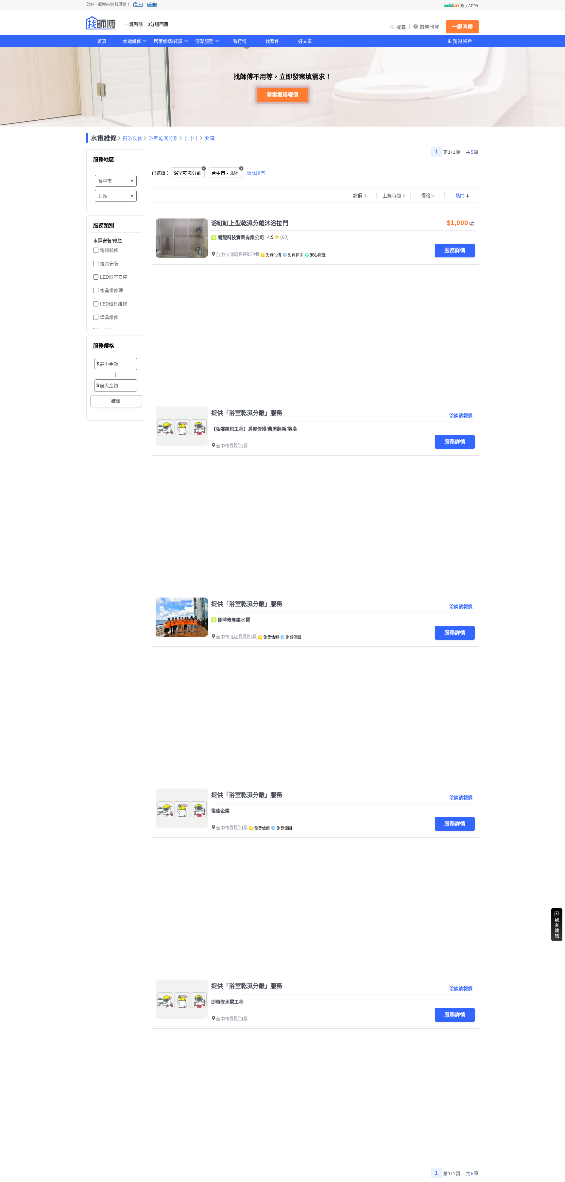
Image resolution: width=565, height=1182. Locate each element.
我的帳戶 (462, 41)
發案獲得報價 (282, 94)
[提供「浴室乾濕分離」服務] (182, 426)
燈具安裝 (109, 263)
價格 (425, 195)
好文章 (305, 41)
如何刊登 (429, 26)
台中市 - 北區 (225, 173)
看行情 (240, 41)
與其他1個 (239, 827)
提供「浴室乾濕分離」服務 (246, 413)
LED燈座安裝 (113, 277)
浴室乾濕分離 (163, 138)
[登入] (138, 4)
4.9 (270, 237)
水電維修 (132, 41)
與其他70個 (249, 254)
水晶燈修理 (111, 290)
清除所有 (256, 173)
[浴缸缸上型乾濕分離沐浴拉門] (182, 238)
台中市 (191, 138)
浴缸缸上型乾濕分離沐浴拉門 (249, 223)
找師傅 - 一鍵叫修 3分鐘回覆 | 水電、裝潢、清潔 (101, 22)
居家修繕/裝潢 (168, 41)
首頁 (102, 41)
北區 (210, 138)
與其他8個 (248, 636)
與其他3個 (239, 445)
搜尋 (401, 27)
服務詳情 (454, 250)
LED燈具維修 (113, 303)
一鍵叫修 (462, 26)
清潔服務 (204, 41)
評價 (357, 195)
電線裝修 (109, 250)
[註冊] (152, 4)
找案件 (272, 41)
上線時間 (392, 195)
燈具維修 (109, 317)
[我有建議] (556, 924)
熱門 (460, 195)
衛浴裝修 (133, 138)
